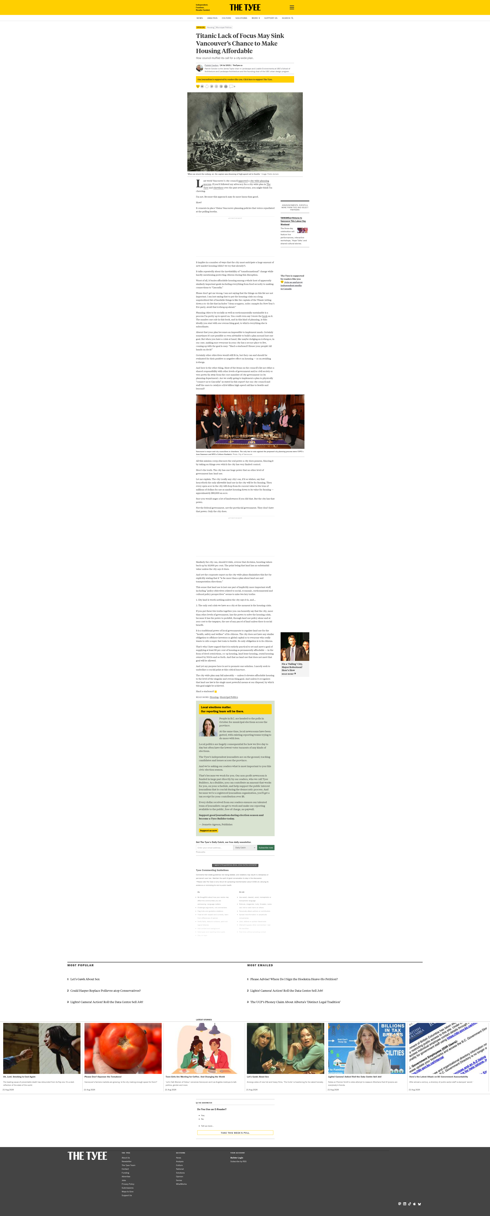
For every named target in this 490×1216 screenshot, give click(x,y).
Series (179, 1180)
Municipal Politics (223, 27)
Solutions (241, 18)
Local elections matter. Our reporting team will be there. (222, 709)
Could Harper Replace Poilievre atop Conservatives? (105, 990)
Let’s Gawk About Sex (85, 979)
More (255, 18)
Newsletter (127, 1161)
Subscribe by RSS (238, 1161)
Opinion (201, 27)
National (180, 1168)
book (264, 316)
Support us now (208, 830)
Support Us (271, 18)
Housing (210, 27)
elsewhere (218, 187)
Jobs (124, 1180)
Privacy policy (200, 852)
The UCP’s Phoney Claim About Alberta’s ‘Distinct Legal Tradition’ (295, 1002)
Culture (226, 18)
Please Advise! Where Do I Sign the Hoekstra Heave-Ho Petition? (294, 979)
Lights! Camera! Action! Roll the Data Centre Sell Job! (106, 1002)
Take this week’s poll (235, 1132)
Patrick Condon (211, 65)
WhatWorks (181, 1184)
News (200, 18)
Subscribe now (266, 847)
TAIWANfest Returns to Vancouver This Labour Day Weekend (293, 221)
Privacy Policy (128, 1184)
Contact (125, 1168)
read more (288, 673)
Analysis (212, 18)
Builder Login (236, 1157)
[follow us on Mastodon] (211, 86)
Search (286, 18)
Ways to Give (127, 1191)
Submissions (127, 1187)
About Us (126, 1157)
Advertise (126, 1176)
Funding (125, 1172)
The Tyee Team (128, 1165)
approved (243, 180)
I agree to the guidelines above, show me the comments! (235, 865)
